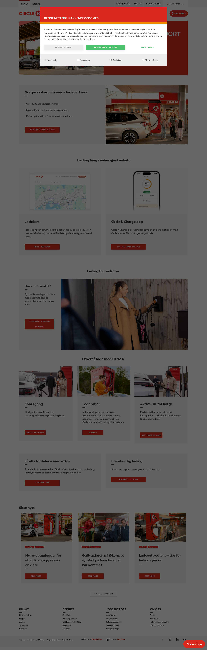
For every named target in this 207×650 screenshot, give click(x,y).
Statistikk (116, 59)
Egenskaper (85, 59)
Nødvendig (52, 59)
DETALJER (146, 47)
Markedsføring (151, 59)
